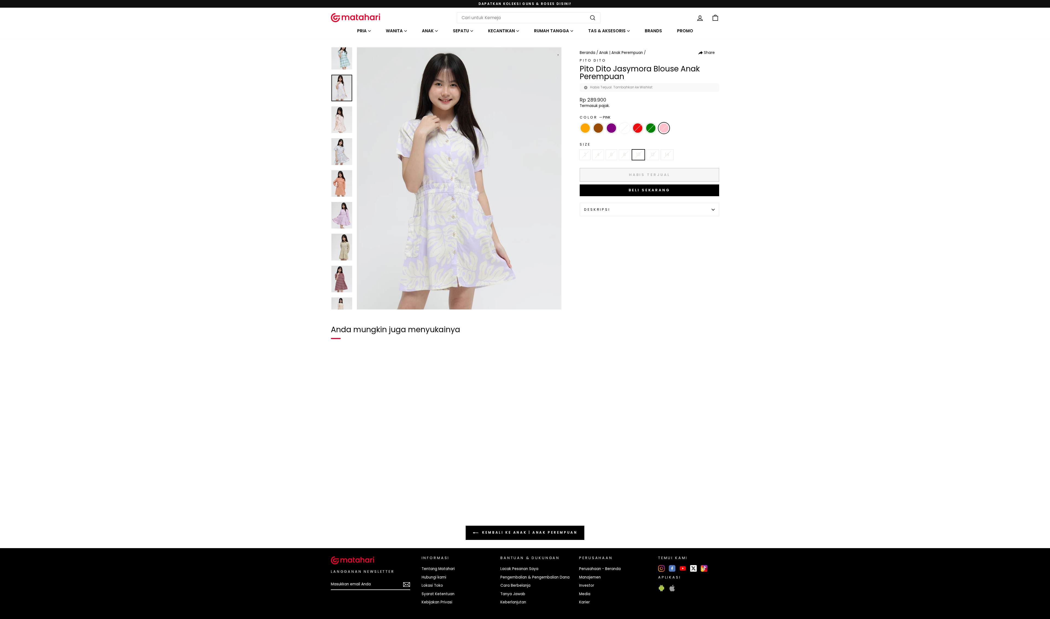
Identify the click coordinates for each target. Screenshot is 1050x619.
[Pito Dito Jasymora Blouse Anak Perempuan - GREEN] (388, 503)
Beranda (587, 52)
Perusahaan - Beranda (600, 568)
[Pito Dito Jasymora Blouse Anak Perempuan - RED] (378, 503)
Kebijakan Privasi (437, 602)
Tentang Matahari (438, 568)
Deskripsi (597, 209)
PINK (663, 128)
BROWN (598, 128)
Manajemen (590, 577)
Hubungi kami (434, 577)
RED (637, 128)
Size (585, 144)
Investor (586, 585)
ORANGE (585, 128)
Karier (584, 602)
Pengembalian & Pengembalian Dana (535, 577)
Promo (685, 31)
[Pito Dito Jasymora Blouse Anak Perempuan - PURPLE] (368, 503)
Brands (653, 31)
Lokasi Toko (432, 585)
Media (584, 594)
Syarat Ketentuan (438, 594)
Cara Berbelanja (515, 585)
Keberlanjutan (513, 602)
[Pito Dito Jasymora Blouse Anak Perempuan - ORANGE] (338, 503)
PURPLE (611, 128)
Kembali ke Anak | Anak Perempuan (529, 532)
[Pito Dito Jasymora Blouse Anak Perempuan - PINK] (397, 503)
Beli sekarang (649, 190)
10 (638, 154)
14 (667, 154)
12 (653, 154)
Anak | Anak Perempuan (621, 52)
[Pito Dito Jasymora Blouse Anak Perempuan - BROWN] (358, 503)
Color (595, 117)
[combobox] (528, 17)
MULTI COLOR (624, 128)
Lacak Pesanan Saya (519, 568)
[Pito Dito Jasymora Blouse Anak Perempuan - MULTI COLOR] (348, 503)
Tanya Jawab (512, 594)
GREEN (650, 128)
